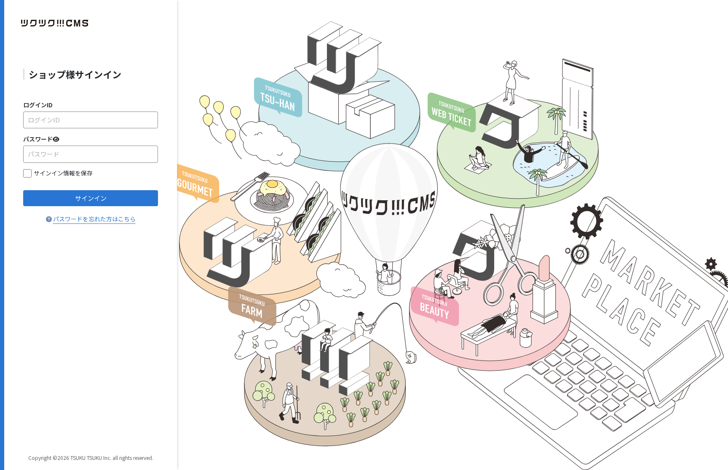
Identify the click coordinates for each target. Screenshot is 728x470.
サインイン (91, 198)
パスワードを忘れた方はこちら (94, 219)
